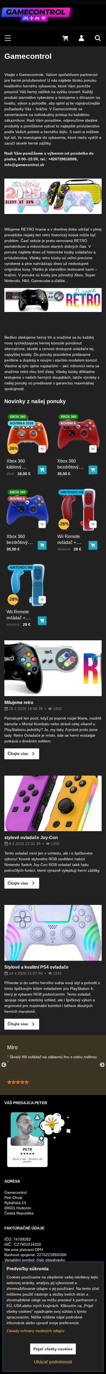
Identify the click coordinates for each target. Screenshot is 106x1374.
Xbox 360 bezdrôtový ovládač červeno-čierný (71, 470)
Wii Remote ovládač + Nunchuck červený (68, 545)
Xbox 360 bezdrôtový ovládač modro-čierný (21, 545)
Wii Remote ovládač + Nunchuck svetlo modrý (19, 621)
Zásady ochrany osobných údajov (35, 1331)
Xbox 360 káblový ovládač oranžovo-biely (21, 470)
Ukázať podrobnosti (53, 1362)
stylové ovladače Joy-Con (31, 837)
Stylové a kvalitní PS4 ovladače (36, 967)
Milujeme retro (18, 702)
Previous (4, 1065)
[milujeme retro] (53, 310)
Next (102, 1065)
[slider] (18, 1082)
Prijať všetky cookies (53, 1349)
